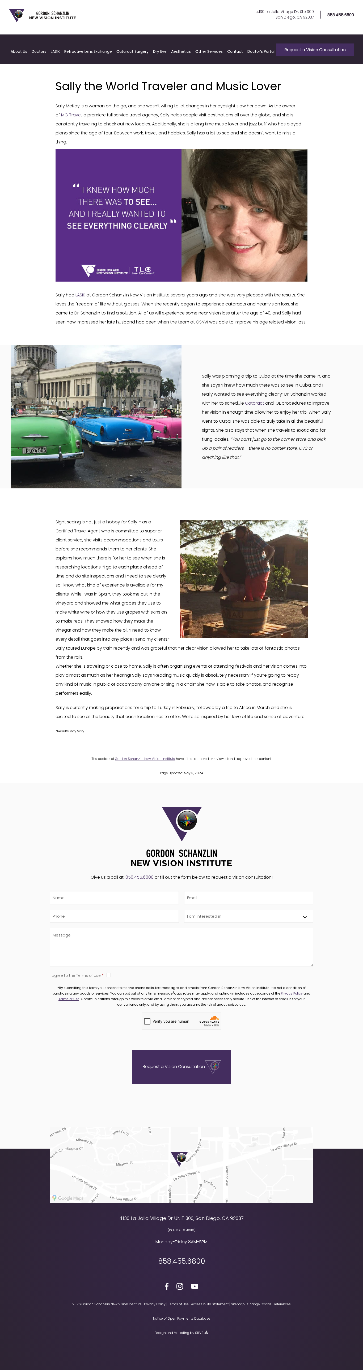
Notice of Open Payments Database (181, 1318)
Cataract (254, 403)
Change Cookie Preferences (269, 1304)
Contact (235, 51)
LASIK (55, 51)
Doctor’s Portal (261, 51)
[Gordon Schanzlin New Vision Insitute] (42, 21)
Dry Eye (160, 51)
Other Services (209, 51)
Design (160, 1332)
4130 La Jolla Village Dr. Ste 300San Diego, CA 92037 (285, 14)
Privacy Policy (292, 993)
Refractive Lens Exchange (88, 51)
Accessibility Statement (210, 1304)
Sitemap (238, 1304)
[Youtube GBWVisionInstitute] (194, 1287)
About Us (19, 51)
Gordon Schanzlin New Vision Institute (145, 758)
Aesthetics (181, 51)
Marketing (181, 1332)
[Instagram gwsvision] (180, 1287)
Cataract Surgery (132, 51)
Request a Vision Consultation (315, 50)
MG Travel (71, 115)
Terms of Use (68, 999)
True (209, 975)
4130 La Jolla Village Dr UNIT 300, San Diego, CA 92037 (181, 1218)
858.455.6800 (340, 14)
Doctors (39, 51)
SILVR (199, 1332)
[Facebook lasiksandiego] (166, 1287)
